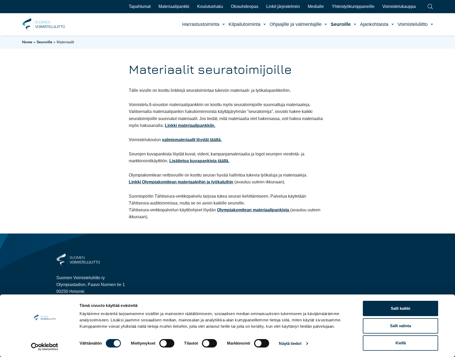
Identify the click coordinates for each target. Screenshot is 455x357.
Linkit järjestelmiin (283, 6)
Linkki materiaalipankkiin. (190, 125)
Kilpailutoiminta (244, 24)
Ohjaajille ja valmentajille (296, 24)
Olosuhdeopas (244, 6)
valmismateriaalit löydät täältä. (192, 139)
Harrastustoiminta (200, 24)
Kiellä (400, 343)
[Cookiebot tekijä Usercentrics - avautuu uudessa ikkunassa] (45, 347)
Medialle (316, 6)
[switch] (166, 343)
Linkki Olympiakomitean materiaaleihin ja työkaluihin (181, 182)
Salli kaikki (400, 308)
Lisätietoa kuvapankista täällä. (199, 161)
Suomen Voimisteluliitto (44, 24)
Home (27, 42)
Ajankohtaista (374, 24)
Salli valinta (400, 325)
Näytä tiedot (290, 343)
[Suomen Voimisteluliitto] (78, 259)
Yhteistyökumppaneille (353, 6)
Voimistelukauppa (399, 6)
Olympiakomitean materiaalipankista (253, 210)
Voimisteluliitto (413, 24)
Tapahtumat (140, 6)
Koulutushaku (210, 6)
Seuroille (341, 24)
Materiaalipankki (174, 6)
